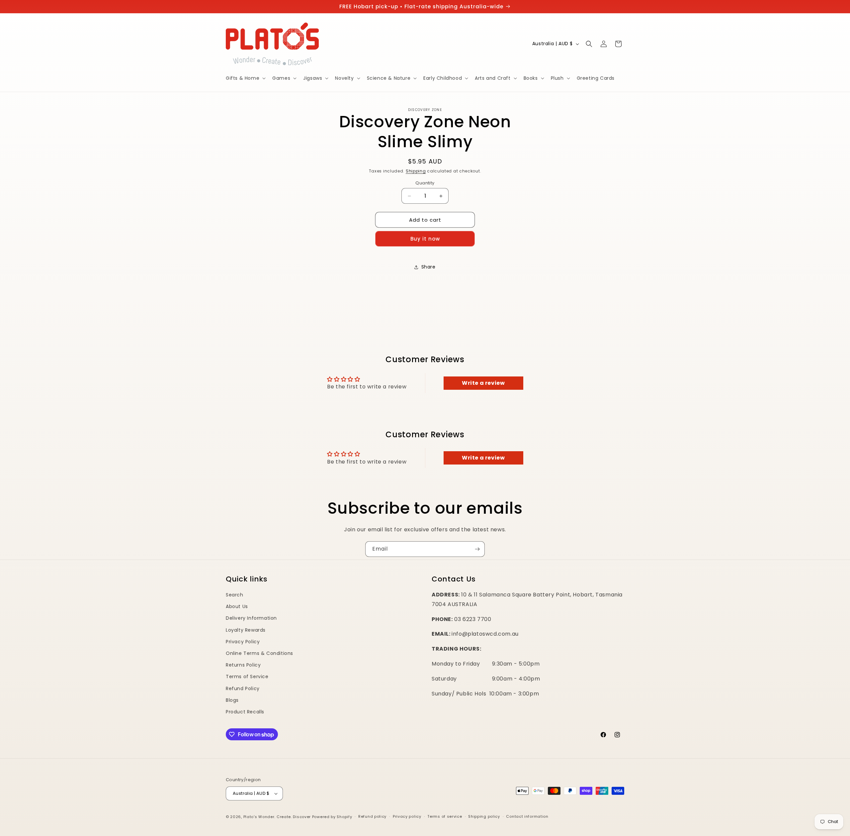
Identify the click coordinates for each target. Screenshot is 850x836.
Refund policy (372, 816)
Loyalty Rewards (246, 630)
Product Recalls (245, 711)
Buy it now (425, 238)
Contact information (527, 816)
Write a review (483, 383)
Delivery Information (251, 618)
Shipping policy (484, 816)
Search (234, 594)
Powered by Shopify (332, 816)
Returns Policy (243, 665)
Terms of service (444, 816)
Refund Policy (243, 688)
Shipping (416, 171)
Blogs (232, 700)
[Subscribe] (477, 549)
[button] (245, 78)
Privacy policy (407, 816)
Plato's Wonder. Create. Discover (277, 816)
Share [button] (428, 266)
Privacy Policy (243, 641)
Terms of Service (247, 676)
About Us (237, 606)
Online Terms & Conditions (259, 653)
